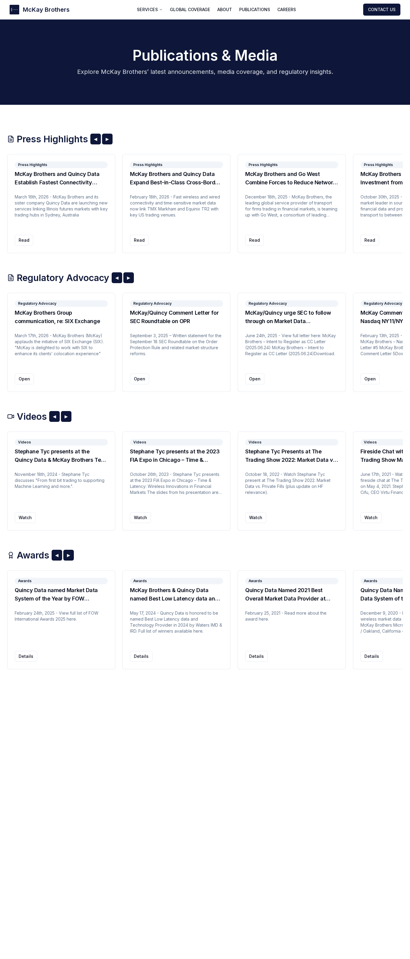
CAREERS (286, 9)
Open (24, 378)
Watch (25, 517)
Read (24, 240)
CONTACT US (382, 9)
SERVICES (147, 9)
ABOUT (224, 9)
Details (26, 656)
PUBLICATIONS (254, 9)
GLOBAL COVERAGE (190, 9)
